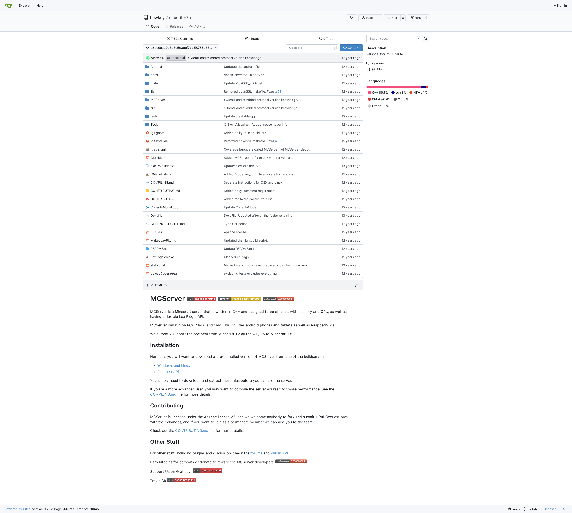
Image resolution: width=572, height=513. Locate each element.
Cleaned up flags (236, 257)
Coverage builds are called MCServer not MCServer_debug (267, 149)
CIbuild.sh (158, 157)
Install (155, 83)
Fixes (270, 91)
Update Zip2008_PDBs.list (243, 83)
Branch (255, 38)
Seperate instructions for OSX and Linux (253, 182)
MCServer (158, 100)
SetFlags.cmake (162, 257)
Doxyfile (156, 215)
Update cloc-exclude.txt (242, 166)
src (153, 108)
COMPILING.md (162, 182)
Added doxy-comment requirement (249, 191)
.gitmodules (159, 141)
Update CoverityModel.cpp (244, 207)
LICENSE (157, 232)
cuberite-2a (180, 17)
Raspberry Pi (168, 371)
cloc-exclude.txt (163, 166)
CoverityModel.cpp (165, 207)
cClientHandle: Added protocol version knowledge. (225, 58)
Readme (378, 63)
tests (154, 116)
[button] (368, 17)
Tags (328, 38)
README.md (160, 248)
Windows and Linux (173, 365)
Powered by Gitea (17, 509)
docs (154, 75)
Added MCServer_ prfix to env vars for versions (258, 157)
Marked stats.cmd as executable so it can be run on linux (265, 265)
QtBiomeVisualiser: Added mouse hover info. (256, 124)
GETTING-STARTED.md (168, 224)
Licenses (549, 509)
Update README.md (239, 248)
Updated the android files (242, 66)
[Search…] (425, 39)
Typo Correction (235, 224)
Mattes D (157, 58)
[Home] (8, 6)
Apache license (235, 232)
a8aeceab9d (176, 57)
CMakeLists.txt (161, 174)
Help (40, 5)
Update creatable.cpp (240, 116)
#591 (279, 91)
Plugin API (279, 453)
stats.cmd (158, 265)
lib (152, 91)
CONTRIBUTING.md (165, 191)
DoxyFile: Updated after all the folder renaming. (258, 215)
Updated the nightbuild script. (246, 240)
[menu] (514, 509)
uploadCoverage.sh (165, 273)
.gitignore (157, 133)
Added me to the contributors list (248, 199)
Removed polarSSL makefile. (245, 91)
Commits (182, 38)
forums (256, 453)
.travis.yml (158, 149)
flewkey (157, 17)
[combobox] (312, 47)
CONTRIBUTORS (163, 199)
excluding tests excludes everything (250, 273)
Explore (24, 5)
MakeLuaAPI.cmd (163, 240)
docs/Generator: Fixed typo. (244, 75)
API (565, 509)
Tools (154, 124)
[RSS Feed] (352, 17)
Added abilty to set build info (245, 133)
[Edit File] (356, 285)
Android (156, 66)
